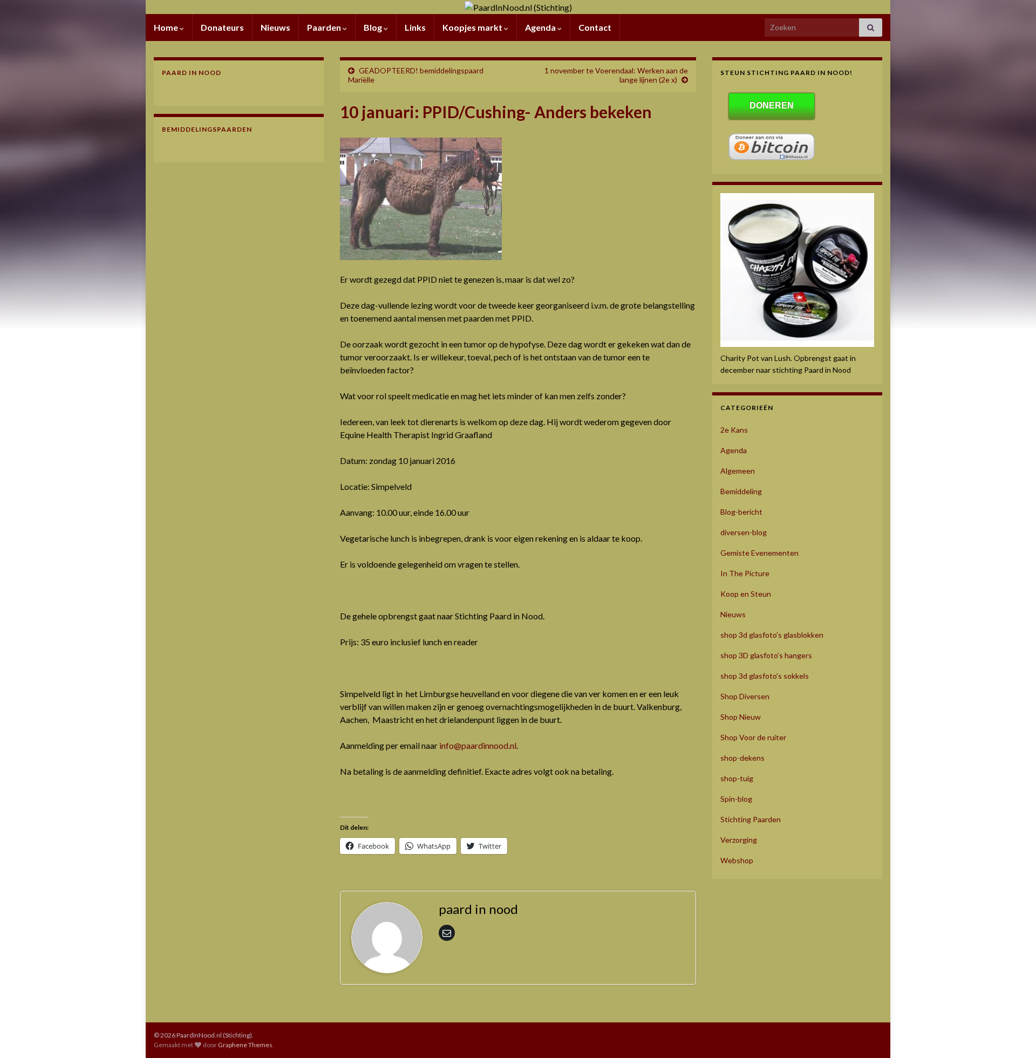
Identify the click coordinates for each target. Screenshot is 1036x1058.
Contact (594, 27)
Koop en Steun (745, 593)
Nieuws (275, 27)
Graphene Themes (245, 1045)
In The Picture (744, 573)
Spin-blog (736, 798)
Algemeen (737, 470)
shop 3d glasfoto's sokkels (764, 675)
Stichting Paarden (750, 819)
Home (167, 27)
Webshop (736, 860)
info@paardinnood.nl (477, 745)
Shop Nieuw (740, 716)
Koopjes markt (473, 27)
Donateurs (222, 27)
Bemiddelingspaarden (207, 129)
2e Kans (734, 429)
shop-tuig (736, 778)
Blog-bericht (741, 511)
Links (415, 27)
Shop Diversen (744, 696)
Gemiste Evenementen (759, 552)
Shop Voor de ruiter (753, 737)
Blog (374, 27)
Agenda (541, 27)
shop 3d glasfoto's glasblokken (771, 634)
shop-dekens (742, 757)
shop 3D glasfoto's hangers (766, 655)
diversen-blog (743, 532)
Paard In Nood (191, 73)
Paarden (325, 27)
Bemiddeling (741, 491)
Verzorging (738, 839)
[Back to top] (1011, 1033)
